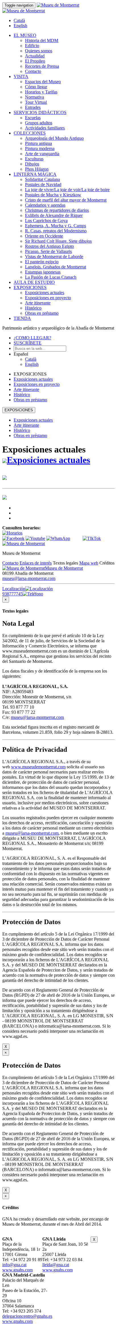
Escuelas (33, 117)
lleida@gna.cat (55, 1264)
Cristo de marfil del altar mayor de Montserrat (65, 200)
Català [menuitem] (19, 20)
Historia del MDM (41, 40)
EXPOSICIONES (30, 287)
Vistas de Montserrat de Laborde (54, 256)
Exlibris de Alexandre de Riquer (54, 215)
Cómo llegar (36, 86)
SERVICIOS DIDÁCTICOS (40, 112)
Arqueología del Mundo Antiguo (54, 138)
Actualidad (35, 55)
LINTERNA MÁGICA (35, 174)
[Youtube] (35, 538)
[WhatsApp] (58, 538)
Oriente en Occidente (44, 236)
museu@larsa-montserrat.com (28, 578)
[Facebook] (13, 538)
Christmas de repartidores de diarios (57, 210)
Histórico (33, 308)
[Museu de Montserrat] (23, 543)
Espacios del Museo (43, 81)
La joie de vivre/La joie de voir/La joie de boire (67, 189)
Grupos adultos (38, 122)
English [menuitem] (20, 25)
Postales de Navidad (43, 184)
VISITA (21, 76)
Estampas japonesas (42, 272)
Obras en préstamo (41, 313)
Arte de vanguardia (42, 153)
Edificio (32, 45)
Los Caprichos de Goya (46, 220)
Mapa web (88, 563)
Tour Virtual (36, 102)
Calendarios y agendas (45, 205)
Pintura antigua (38, 143)
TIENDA (22, 318)
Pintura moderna (40, 148)
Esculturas (34, 158)
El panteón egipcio (41, 261)
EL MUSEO (25, 35)
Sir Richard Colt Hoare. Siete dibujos (58, 241)
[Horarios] (12, 533)
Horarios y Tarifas (41, 91)
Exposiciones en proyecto (48, 297)
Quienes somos (38, 50)
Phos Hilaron (37, 169)
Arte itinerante (38, 302)
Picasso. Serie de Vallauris (48, 251)
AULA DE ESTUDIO (34, 282)
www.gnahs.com (17, 1269)
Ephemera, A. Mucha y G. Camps (55, 225)
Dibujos (32, 163)
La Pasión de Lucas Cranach (50, 277)
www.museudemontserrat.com (38, 766)
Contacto (33, 71)
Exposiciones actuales (44, 292)
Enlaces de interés (36, 563)
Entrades (33, 107)
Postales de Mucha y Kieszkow (53, 194)
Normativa (34, 97)
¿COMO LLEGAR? (32, 337)
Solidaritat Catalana (42, 179)
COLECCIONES (30, 133)
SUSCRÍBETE (27, 342)
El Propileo (35, 61)
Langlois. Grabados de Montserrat (55, 266)
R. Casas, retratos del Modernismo (56, 230)
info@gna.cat (14, 1264)
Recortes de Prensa (42, 66)
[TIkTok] (92, 538)
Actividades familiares (45, 127)
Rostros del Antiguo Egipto (49, 246)
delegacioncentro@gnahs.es (27, 1316)
